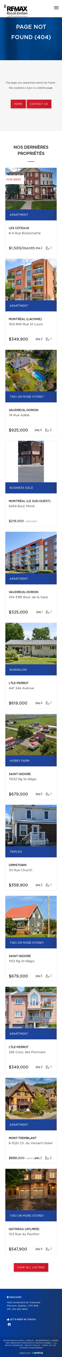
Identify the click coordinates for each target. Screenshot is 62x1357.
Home (18, 104)
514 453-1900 (20, 1309)
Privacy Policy (32, 1345)
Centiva (37, 1353)
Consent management (31, 1348)
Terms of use (49, 1345)
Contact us (39, 104)
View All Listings (31, 1267)
